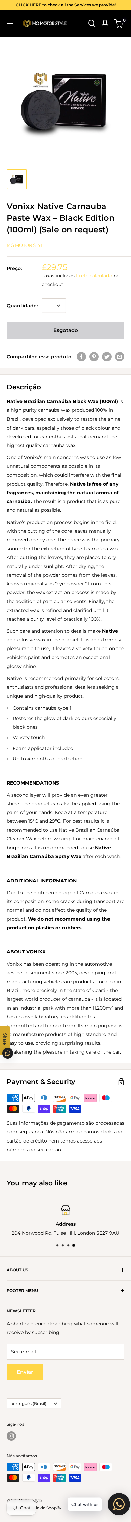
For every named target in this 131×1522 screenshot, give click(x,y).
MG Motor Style (26, 245)
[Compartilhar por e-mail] (119, 356)
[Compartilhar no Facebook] (81, 356)
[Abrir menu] (10, 23)
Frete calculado (94, 276)
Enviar (25, 1372)
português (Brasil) (28, 1403)
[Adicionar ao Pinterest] (94, 356)
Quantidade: (22, 306)
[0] (119, 23)
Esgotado (65, 330)
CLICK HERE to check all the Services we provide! (66, 4)
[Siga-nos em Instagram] (11, 1436)
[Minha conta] (105, 23)
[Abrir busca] (92, 23)
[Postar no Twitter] (107, 356)
